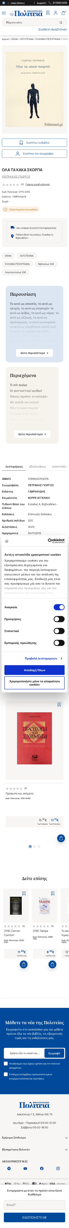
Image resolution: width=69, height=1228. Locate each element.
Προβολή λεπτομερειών (41, 658)
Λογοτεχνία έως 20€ (15, 272)
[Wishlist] (48, 13)
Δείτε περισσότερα (34, 353)
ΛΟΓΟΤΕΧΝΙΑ (27, 39)
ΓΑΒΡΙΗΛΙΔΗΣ (19, 196)
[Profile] (55, 13)
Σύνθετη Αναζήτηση (52, 29)
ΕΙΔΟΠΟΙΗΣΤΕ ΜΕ (34, 1217)
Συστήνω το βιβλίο (37, 142)
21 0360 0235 (60, 2)
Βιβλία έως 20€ (46, 264)
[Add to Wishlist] (59, 704)
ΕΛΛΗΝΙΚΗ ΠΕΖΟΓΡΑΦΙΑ (48, 39)
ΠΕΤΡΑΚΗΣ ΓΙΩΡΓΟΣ (16, 177)
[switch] (59, 619)
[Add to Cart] (61, 838)
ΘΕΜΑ (14, 39)
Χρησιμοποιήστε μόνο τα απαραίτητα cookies (34, 683)
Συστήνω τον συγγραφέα (38, 153)
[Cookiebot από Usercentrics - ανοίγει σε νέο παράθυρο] (49, 541)
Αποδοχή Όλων (34, 670)
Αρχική (5, 39)
